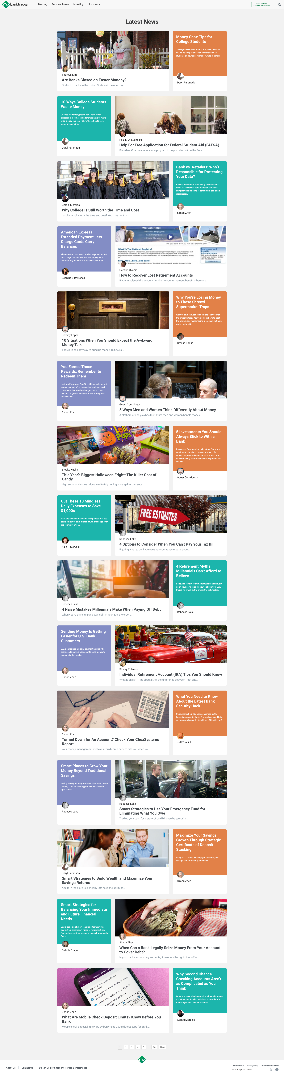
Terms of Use (238, 1065)
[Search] (279, 4)
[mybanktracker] (14, 4)
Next (162, 1047)
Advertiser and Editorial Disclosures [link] (262, 5)
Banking (42, 4)
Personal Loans (60, 4)
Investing (78, 4)
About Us (11, 1067)
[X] (271, 1069)
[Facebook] (277, 1069)
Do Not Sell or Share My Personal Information (63, 1067)
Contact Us (27, 1067)
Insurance (94, 4)
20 (154, 1047)
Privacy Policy (252, 1065)
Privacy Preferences (270, 1065)
